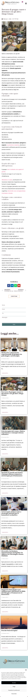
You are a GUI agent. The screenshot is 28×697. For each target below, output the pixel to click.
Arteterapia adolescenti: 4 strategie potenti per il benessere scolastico (11, 513)
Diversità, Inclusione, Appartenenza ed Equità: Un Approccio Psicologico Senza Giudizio (12, 553)
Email (3, 309)
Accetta (14, 682)
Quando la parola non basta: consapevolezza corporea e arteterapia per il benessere (12, 474)
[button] (26, 670)
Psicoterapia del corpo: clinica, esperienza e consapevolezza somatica (13, 432)
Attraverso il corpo (7, 180)
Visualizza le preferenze (14, 690)
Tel (2, 313)
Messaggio (4, 317)
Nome (3, 305)
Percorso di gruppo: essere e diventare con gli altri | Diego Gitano (12, 393)
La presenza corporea (13, 145)
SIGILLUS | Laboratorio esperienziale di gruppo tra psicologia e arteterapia (11, 354)
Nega (14, 686)
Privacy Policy (14, 693)
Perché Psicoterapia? (9, 630)
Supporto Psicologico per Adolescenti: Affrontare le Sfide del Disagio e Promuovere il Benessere (13, 592)
